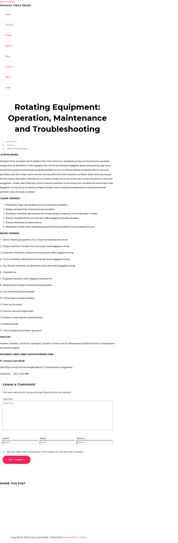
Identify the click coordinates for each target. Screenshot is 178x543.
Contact (9, 66)
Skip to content (7, 1)
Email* (43, 438)
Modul (9, 148)
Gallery (8, 45)
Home (8, 14)
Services (9, 24)
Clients (8, 35)
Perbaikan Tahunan (20, 148)
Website (81, 438)
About (8, 77)
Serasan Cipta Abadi (15, 5)
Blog (7, 56)
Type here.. (8, 399)
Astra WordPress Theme (74, 537)
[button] (57, 490)
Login (8, 87)
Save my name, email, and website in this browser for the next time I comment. (45, 451)
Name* (6, 438)
